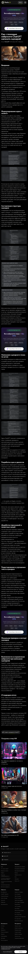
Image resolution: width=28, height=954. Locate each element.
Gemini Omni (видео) (19, 900)
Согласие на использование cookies (6, 882)
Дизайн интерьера (18, 934)
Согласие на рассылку (5, 885)
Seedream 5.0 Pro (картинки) (20, 916)
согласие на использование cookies (8, 947)
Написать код (17, 936)
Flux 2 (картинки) (18, 914)
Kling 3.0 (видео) (18, 898)
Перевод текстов (18, 875)
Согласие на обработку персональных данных (5, 879)
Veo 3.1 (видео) (17, 906)
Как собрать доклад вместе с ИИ (10, 835)
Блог (16, 877)
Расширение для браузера (20, 868)
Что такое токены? (4, 868)
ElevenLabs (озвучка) (19, 920)
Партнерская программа (19, 870)
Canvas (2, 928)
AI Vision (2, 926)
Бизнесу (16, 873)
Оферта (2, 873)
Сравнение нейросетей (19, 938)
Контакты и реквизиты (5, 887)
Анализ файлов (4, 936)
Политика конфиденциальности (5, 875)
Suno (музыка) (17, 912)
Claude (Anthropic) (4, 896)
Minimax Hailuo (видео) (19, 910)
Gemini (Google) (4, 898)
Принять (20, 951)
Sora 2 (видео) (17, 894)
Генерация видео (18, 930)
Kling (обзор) (17, 904)
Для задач (3, 938)
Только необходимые (7, 951)
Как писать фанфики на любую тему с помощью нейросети (13, 810)
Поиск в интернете (4, 932)
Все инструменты (4, 940)
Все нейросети (4, 892)
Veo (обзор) (17, 908)
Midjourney (3, 902)
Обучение (17, 879)
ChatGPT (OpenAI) (4, 894)
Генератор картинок (19, 928)
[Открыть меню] (25, 2)
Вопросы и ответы (4, 870)
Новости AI (17, 881)
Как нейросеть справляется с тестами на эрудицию (12, 761)
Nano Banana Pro (4, 904)
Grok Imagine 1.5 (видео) (19, 902)
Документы (3, 930)
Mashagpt (3, 849)
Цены (2, 866)
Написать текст (18, 926)
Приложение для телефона (20, 866)
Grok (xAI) (3, 900)
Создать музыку (18, 932)
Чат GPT (17, 849)
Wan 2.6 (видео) (18, 896)
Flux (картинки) (18, 918)
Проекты (2, 934)
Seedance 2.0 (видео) (19, 892)
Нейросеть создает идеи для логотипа (11, 786)
